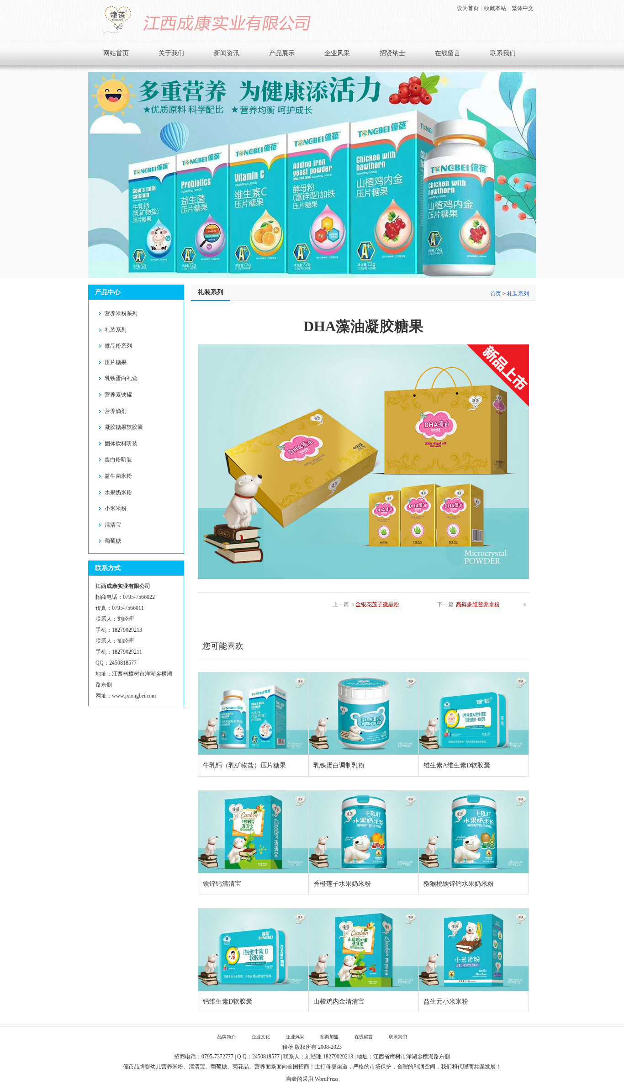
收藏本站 (495, 8)
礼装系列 (116, 330)
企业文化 (261, 1036)
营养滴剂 (116, 411)
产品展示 (282, 53)
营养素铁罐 (118, 394)
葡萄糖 (113, 541)
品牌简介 (226, 1036)
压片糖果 (116, 362)
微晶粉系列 (118, 346)
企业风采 (337, 53)
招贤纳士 (392, 53)
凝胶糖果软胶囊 (124, 427)
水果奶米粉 (118, 492)
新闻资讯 (226, 53)
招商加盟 (329, 1036)
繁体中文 (523, 8)
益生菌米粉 (118, 476)
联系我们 (503, 53)
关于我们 (171, 53)
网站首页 (116, 53)
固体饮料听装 (121, 443)
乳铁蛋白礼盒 (121, 378)
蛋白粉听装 (118, 459)
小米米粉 (116, 508)
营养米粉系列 (121, 313)
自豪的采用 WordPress (312, 1079)
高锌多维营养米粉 (478, 604)
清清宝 (113, 525)
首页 (495, 294)
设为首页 (468, 8)
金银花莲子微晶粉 (377, 604)
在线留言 (447, 53)
